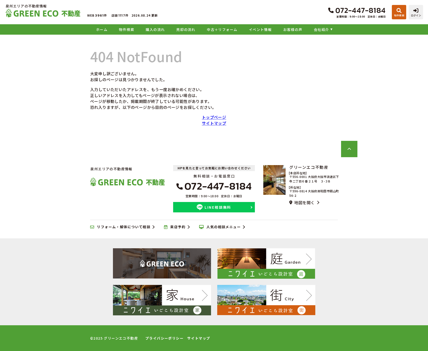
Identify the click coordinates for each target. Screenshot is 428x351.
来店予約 (178, 227)
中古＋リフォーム (222, 29)
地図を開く (304, 202)
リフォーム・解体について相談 (123, 227)
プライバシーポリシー (164, 338)
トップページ (214, 117)
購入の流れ (155, 29)
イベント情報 (260, 29)
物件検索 (126, 29)
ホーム (101, 29)
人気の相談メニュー (223, 227)
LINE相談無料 (218, 207)
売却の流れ (185, 29)
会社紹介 (321, 29)
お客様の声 (292, 29)
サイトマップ (214, 123)
